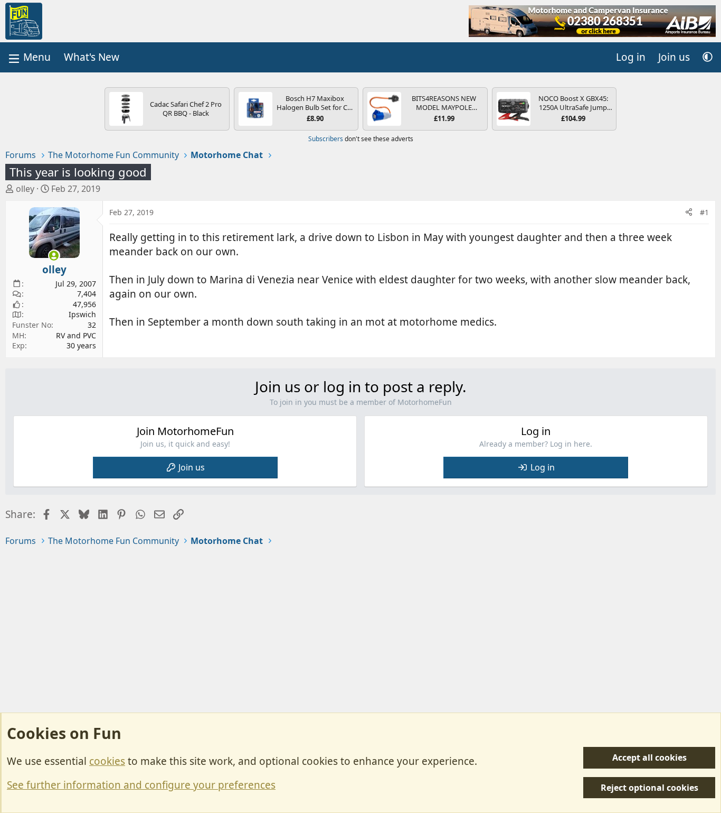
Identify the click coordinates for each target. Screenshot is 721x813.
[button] (707, 57)
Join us (191, 467)
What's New (91, 57)
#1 (704, 212)
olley (25, 189)
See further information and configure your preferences (141, 785)
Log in (542, 467)
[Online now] (54, 256)
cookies (107, 761)
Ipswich (82, 314)
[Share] (688, 212)
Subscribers (325, 138)
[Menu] (28, 57)
